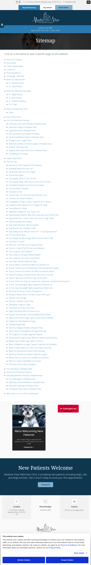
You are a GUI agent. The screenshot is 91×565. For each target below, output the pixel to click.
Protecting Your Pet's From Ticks (21, 308)
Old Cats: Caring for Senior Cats (21, 301)
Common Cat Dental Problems (21, 198)
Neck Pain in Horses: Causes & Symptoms (25, 291)
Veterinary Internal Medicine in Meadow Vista (26, 382)
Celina (11, 112)
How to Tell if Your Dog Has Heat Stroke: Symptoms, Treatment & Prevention (39, 281)
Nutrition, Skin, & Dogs (17, 298)
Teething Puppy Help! (17, 324)
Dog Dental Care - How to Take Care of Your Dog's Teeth (31, 218)
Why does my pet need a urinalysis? (22, 364)
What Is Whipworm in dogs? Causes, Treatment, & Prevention (33, 344)
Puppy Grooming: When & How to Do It (24, 311)
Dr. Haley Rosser (15, 86)
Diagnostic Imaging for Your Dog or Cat (24, 211)
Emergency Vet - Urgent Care (20, 140)
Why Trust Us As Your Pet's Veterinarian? (23, 393)
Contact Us (11, 69)
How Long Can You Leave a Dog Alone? (24, 258)
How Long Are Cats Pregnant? (20, 251)
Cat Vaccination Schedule (19, 188)
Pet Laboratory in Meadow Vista (19, 369)
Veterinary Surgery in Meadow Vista (23, 127)
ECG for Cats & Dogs (17, 235)
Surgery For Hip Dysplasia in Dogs (22, 321)
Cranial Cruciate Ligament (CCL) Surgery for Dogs (28, 205)
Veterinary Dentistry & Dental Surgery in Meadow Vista (30, 144)
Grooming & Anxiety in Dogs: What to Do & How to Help (31, 238)
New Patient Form (14, 117)
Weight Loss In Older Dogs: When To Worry (26, 341)
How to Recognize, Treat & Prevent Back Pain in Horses (31, 274)
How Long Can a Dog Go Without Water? (25, 255)
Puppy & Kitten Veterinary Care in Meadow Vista (27, 150)
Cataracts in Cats (15, 192)
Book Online (64, 8)
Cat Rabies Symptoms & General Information (26, 185)
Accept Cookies (67, 560)
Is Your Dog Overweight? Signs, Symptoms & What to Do (31, 288)
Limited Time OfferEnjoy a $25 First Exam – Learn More (45, 29)
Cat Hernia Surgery (16, 175)
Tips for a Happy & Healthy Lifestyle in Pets (26, 328)
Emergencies (69, 408)
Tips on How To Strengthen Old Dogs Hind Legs (27, 331)
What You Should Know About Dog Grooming (27, 351)
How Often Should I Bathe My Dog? (23, 261)
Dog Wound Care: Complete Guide (22, 228)
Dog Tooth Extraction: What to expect (23, 225)
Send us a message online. (74, 510)
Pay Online (47, 8)
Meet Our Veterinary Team (17, 109)
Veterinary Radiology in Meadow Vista (23, 385)
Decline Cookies (24, 560)
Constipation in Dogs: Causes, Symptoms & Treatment (30, 201)
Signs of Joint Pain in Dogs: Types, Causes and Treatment (31, 318)
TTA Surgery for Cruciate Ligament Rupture (25, 334)
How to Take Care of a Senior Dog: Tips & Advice (28, 278)
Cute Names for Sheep (18, 208)
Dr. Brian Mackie (15, 98)
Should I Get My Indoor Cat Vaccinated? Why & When (30, 314)
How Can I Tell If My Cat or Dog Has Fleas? (26, 245)
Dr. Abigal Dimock (15, 94)
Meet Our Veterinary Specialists (19, 91)
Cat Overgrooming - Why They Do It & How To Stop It (30, 182)
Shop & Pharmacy (29, 8)
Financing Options (14, 73)
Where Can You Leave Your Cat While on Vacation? (29, 357)
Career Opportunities (15, 66)
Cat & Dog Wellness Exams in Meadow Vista (26, 137)
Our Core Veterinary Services (18, 120)
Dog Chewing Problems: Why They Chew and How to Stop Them (34, 215)
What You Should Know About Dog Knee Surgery (28, 354)
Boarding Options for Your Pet (21, 168)
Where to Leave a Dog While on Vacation (25, 361)
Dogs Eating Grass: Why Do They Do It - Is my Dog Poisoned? (33, 231)
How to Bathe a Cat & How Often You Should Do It (29, 265)
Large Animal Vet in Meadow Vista (22, 130)
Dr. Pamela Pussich (16, 83)
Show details (79, 553)
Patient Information (14, 158)
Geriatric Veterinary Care (18, 147)
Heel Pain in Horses (16, 241)
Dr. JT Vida (13, 104)
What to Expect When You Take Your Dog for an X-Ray (30, 347)
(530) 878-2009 (70, 2)
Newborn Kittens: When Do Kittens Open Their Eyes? (29, 294)
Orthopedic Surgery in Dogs (19, 304)
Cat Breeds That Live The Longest (22, 172)
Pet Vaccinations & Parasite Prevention (24, 134)
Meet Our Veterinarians (16, 79)
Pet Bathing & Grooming (18, 154)
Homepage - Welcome (15, 76)
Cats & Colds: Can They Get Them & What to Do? (28, 195)
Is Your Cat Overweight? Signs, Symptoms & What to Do (30, 284)
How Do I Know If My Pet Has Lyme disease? (26, 248)
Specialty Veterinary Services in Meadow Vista (24, 375)
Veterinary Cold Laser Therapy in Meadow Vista (27, 124)
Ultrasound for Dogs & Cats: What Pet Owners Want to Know (33, 338)
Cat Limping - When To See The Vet (22, 178)
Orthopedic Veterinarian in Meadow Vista (25, 389)
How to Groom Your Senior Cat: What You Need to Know (31, 271)
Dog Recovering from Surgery (20, 221)
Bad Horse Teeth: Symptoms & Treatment (25, 165)
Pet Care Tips (12, 161)
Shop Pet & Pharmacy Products (19, 372)
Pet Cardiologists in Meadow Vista (22, 379)
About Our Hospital (14, 59)
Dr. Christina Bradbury (17, 101)
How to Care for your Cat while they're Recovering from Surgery (34, 268)
